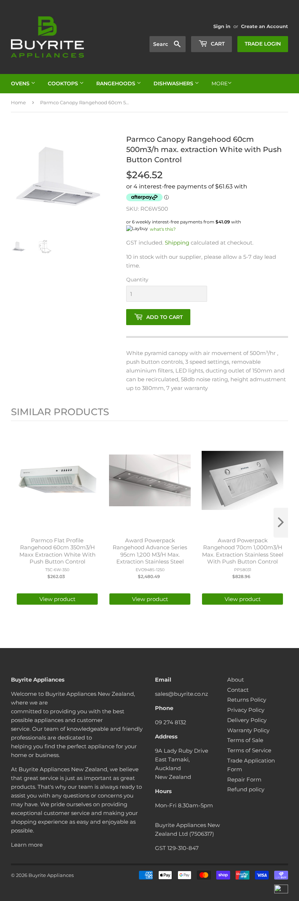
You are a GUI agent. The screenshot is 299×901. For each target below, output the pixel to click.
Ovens (21, 83)
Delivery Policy (247, 720)
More (219, 83)
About (235, 679)
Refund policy (245, 789)
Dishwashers (174, 83)
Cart (217, 43)
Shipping (177, 242)
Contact (238, 689)
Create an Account (264, 26)
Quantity (137, 279)
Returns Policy (246, 699)
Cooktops (63, 83)
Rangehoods (116, 83)
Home (18, 102)
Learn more (27, 844)
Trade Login (263, 43)
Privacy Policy (245, 709)
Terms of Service (249, 750)
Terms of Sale (245, 740)
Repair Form (244, 779)
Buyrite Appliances (51, 875)
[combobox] (168, 44)
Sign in (221, 26)
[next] (280, 523)
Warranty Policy (248, 730)
